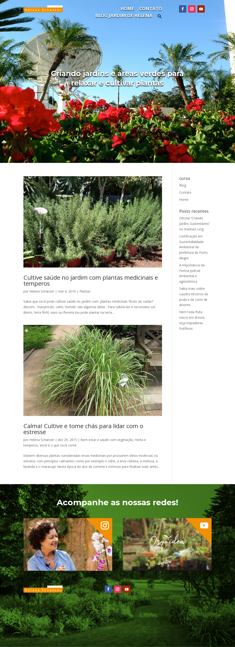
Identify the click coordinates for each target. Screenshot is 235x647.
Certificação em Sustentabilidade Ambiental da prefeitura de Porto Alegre (193, 247)
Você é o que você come (58, 445)
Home (127, 9)
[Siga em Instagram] (192, 9)
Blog (182, 185)
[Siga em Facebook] (182, 9)
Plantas (84, 291)
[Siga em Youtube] (201, 9)
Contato (150, 9)
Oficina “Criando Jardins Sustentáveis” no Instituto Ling (194, 223)
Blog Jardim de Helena (123, 16)
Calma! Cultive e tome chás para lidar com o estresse (83, 429)
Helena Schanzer (41, 291)
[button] (159, 17)
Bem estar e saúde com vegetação (107, 440)
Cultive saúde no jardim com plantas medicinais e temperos (90, 280)
